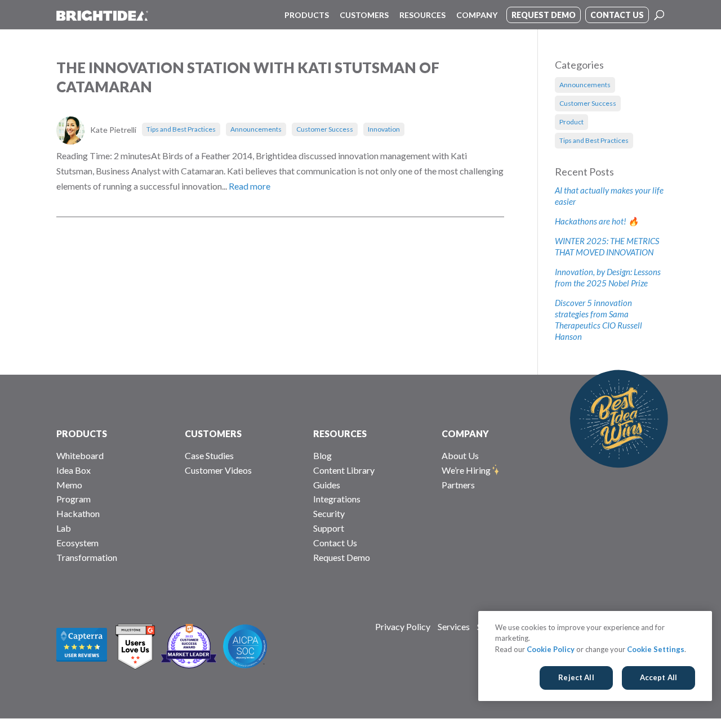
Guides (326, 484)
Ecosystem (77, 542)
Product (571, 122)
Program (73, 498)
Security (329, 513)
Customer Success (324, 129)
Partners (458, 484)
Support (328, 528)
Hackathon (78, 513)
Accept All (658, 677)
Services (454, 626)
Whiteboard (80, 455)
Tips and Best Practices (181, 129)
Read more (249, 186)
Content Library (344, 470)
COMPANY (465, 433)
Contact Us (335, 542)
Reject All (576, 677)
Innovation (384, 129)
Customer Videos (218, 470)
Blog (322, 455)
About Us (460, 455)
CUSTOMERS (213, 433)
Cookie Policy (551, 649)
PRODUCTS (81, 433)
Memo (69, 484)
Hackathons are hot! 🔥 (597, 221)
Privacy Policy (402, 626)
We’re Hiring (466, 470)
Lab (63, 528)
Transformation (86, 557)
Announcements (256, 129)
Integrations (336, 498)
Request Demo (341, 557)
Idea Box (73, 470)
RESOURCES (340, 433)
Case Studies (209, 455)
